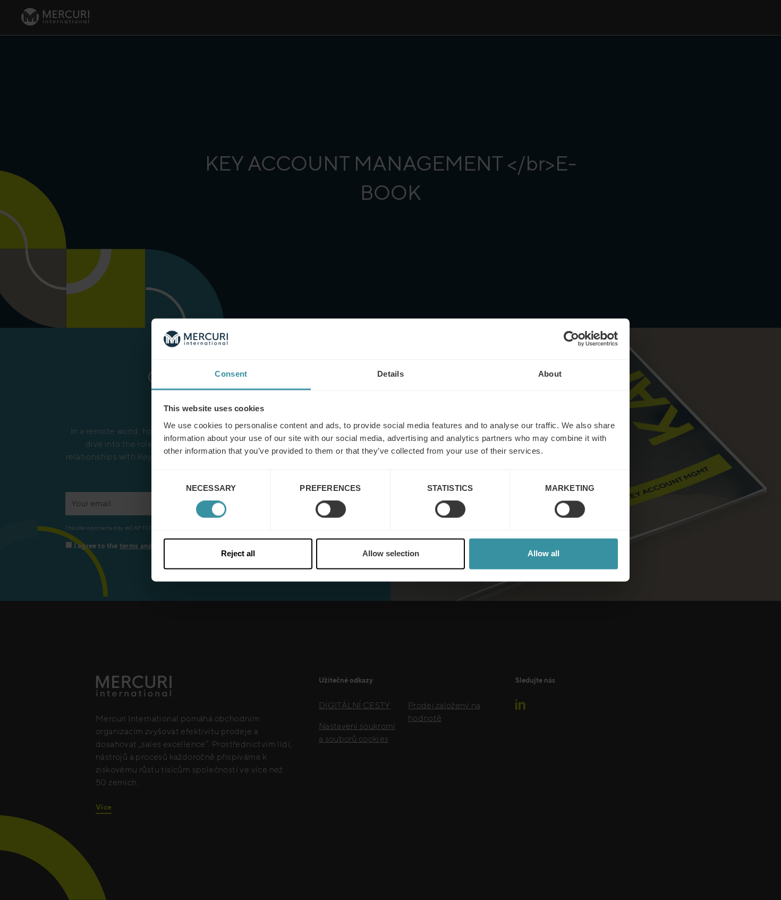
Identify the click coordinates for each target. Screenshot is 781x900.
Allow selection (390, 553)
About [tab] (550, 373)
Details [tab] (390, 373)
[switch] (331, 509)
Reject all (238, 553)
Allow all (543, 553)
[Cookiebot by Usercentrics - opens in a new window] (571, 339)
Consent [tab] (231, 373)
